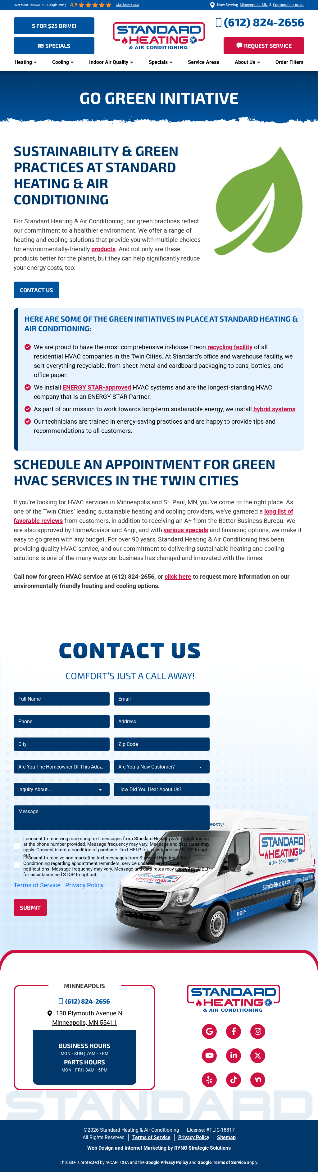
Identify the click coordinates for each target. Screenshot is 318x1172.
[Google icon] (209, 1031)
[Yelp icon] (209, 1079)
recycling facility (229, 347)
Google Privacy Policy (166, 1162)
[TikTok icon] (233, 1079)
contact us (36, 290)
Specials (158, 62)
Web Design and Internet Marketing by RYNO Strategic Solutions (159, 1148)
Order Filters (289, 62)
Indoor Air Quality (108, 62)
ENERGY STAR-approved (97, 387)
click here (178, 576)
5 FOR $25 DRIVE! (54, 25)
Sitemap (226, 1137)
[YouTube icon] (209, 1055)
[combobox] (62, 766)
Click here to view (127, 5)
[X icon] (257, 1055)
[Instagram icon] (257, 1031)
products (103, 249)
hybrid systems (274, 409)
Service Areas (203, 62)
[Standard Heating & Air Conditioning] (159, 35)
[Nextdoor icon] (257, 1079)
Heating (23, 62)
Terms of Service (37, 885)
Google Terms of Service (222, 1162)
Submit (30, 907)
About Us (245, 62)
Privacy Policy (84, 885)
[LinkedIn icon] (233, 1055)
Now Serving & (260, 5)
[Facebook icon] (233, 1031)
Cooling (60, 62)
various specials (186, 530)
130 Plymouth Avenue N (87, 1017)
